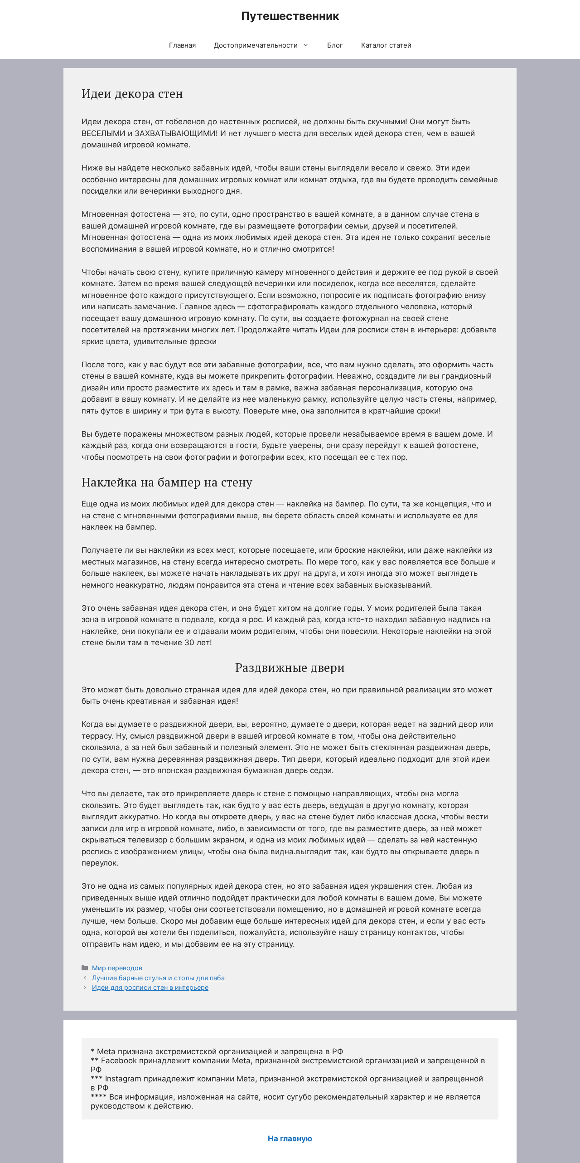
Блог (335, 45)
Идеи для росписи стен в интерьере (150, 987)
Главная (182, 45)
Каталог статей (386, 45)
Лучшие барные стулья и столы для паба (158, 978)
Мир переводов (117, 968)
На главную (290, 1138)
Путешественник (290, 16)
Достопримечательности (256, 45)
